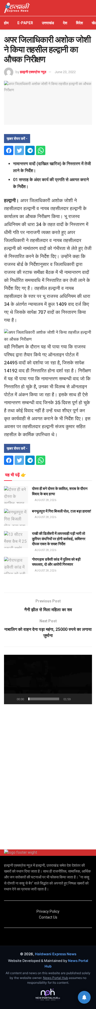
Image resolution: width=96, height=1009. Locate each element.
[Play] (11, 699)
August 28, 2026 (45, 500)
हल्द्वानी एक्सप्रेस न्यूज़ (33, 72)
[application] (48, 679)
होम (6, 23)
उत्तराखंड (48, 23)
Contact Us (48, 917)
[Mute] (75, 699)
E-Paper (25, 23)
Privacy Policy (48, 911)
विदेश (79, 23)
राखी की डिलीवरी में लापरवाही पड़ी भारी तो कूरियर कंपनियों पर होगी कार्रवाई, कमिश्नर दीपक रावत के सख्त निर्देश (58, 538)
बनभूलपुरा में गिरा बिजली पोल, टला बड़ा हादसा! (61, 511)
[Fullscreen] (85, 699)
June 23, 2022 (65, 72)
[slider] (43, 699)
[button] (48, 679)
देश (65, 23)
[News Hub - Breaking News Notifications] (84, 997)
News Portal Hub (55, 978)
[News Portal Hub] (48, 994)
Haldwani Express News (55, 954)
